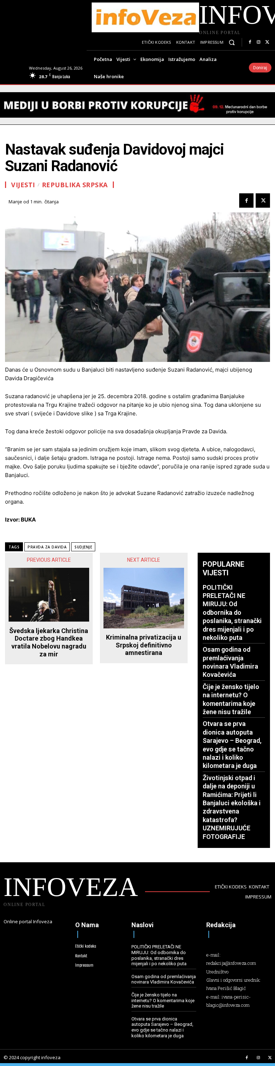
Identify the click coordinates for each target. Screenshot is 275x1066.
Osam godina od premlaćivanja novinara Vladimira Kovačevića (163, 979)
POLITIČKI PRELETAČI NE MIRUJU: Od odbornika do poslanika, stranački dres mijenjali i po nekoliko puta (232, 612)
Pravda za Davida (47, 546)
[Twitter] (267, 42)
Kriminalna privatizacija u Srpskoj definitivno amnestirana (143, 644)
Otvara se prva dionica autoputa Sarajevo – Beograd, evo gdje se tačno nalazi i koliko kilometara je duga (162, 1027)
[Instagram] (258, 42)
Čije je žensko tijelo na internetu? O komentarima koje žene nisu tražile (162, 1000)
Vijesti (23, 184)
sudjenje (83, 546)
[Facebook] (250, 42)
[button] (232, 42)
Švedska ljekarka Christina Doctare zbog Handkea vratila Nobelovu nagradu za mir (48, 642)
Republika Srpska (75, 184)
